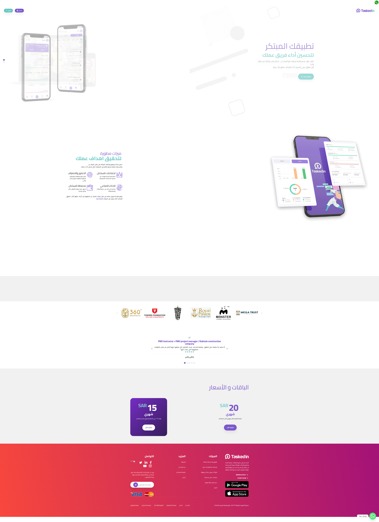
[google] (306, 75)
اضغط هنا (99, 198)
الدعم (184, 477)
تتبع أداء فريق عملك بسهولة (209, 472)
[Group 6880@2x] (237, 456)
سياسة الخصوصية (171, 505)
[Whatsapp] (372, 516)
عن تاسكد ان (182, 467)
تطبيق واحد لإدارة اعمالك (210, 462)
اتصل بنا (187, 505)
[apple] (290, 75)
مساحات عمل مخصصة (210, 477)
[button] (251, 252)
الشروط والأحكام (158, 505)
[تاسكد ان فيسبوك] (151, 462)
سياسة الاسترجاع (146, 505)
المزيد (215, 487)
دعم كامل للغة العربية (211, 482)
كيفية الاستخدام (181, 472)
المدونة (183, 462)
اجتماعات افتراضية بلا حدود (209, 467)
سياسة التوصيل (134, 505)
